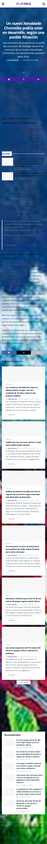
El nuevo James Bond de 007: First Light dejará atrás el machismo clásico (28, 743)
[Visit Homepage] (23, 3)
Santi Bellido (13, 60)
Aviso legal (5, 827)
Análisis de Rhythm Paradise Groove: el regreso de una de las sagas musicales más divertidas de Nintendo (23, 494)
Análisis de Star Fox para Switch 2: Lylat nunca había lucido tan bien (29, 174)
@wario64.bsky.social (24, 245)
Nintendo (16, 294)
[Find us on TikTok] (11, 830)
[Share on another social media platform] (38, 79)
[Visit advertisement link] (23, 709)
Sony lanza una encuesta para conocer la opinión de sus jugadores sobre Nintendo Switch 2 (29, 779)
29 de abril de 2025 (24, 759)
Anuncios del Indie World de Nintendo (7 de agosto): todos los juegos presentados (28, 805)
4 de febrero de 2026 (30, 60)
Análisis (8, 439)
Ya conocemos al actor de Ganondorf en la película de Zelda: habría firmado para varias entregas (22, 549)
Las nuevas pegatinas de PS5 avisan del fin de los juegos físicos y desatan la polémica (23, 650)
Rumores (9, 384)
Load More (23, 682)
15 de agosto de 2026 (23, 179)
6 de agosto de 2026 (26, 657)
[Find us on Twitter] (2, 830)
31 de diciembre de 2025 (26, 748)
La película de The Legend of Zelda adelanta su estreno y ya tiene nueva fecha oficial (29, 792)
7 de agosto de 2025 (24, 811)
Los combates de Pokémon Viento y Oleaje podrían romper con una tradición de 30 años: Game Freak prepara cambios (29, 163)
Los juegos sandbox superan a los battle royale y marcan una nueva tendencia (28, 766)
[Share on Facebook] (9, 79)
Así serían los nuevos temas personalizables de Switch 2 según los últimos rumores (28, 754)
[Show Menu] (3, 3)
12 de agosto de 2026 (26, 500)
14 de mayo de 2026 (24, 797)
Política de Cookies (37, 827)
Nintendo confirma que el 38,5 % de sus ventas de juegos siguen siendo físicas (23, 600)
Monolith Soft (29, 294)
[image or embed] (12, 240)
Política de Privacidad (19, 827)
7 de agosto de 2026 (26, 555)
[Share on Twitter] (24, 79)
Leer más (12, 414)
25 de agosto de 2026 (23, 169)
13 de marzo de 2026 (25, 771)
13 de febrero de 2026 (25, 785)
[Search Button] (44, 3)
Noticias (9, 543)
